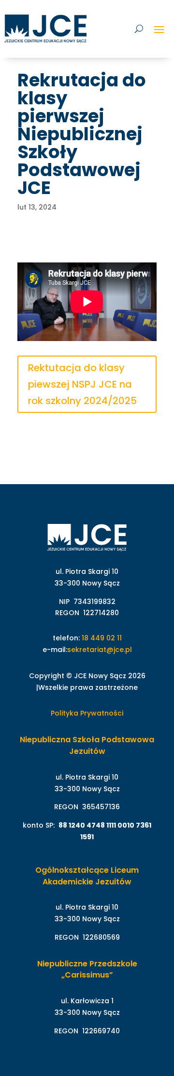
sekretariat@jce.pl (99, 649)
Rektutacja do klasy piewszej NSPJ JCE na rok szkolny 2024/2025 (82, 384)
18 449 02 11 (102, 638)
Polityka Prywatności (87, 713)
